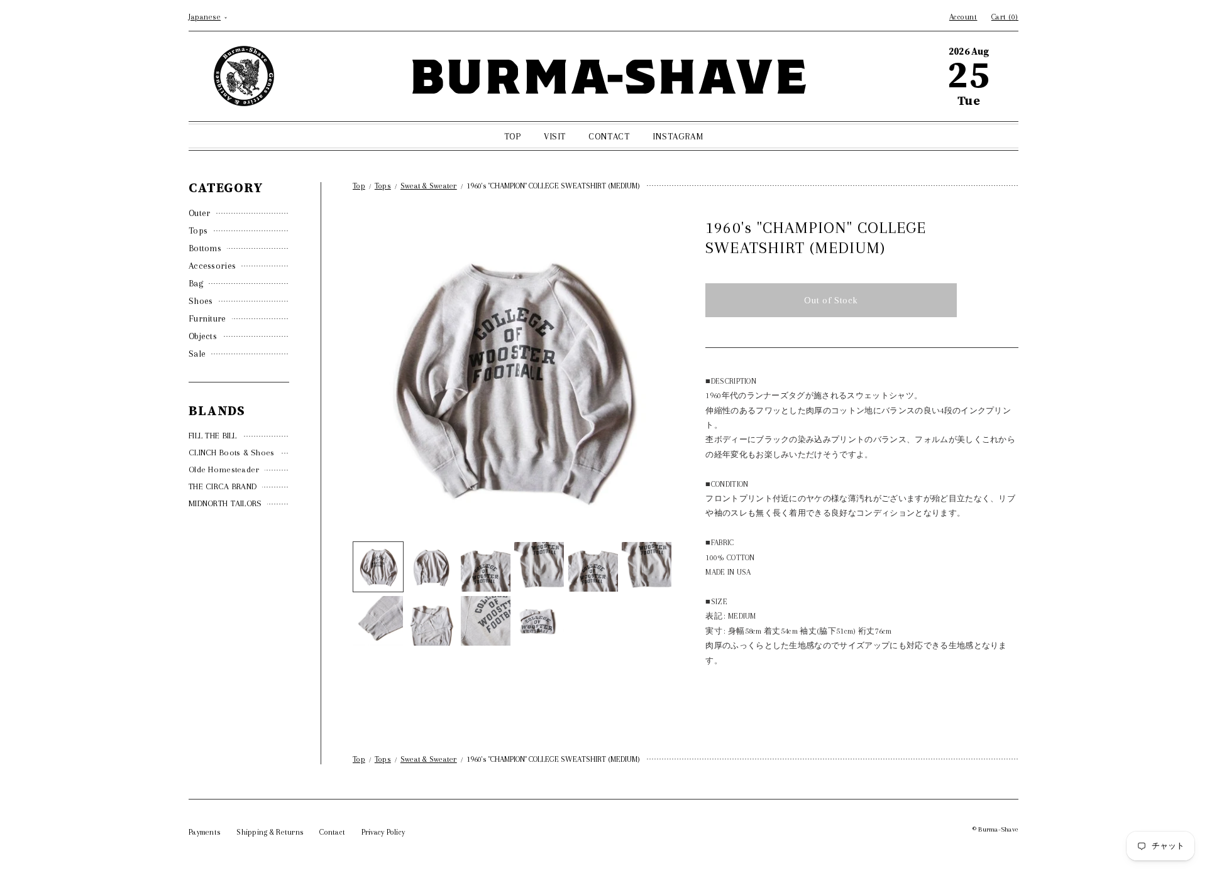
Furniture (207, 318)
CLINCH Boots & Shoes (232, 452)
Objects (203, 336)
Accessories (212, 266)
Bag (196, 283)
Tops (198, 230)
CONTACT (608, 136)
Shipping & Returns (270, 832)
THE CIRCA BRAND (222, 486)
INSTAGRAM (678, 136)
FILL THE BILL (213, 435)
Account (963, 17)
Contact (332, 832)
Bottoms (205, 248)
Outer (200, 213)
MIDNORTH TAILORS (225, 503)
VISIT (555, 136)
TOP (512, 136)
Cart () (1004, 17)
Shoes (201, 301)
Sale (197, 354)
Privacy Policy (383, 832)
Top (359, 186)
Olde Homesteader (224, 469)
